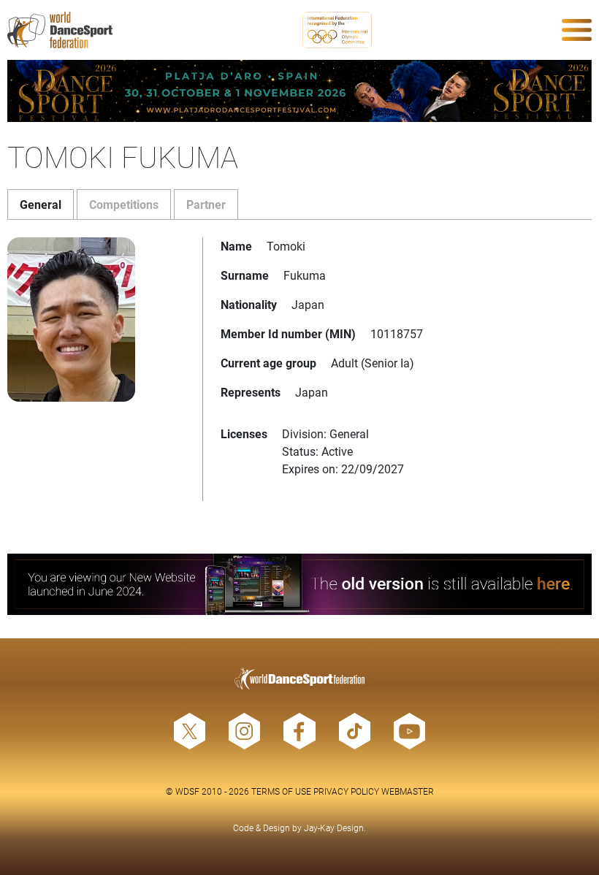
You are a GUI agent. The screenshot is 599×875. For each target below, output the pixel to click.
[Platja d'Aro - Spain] (299, 91)
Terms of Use (281, 791)
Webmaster (407, 791)
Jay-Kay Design (334, 827)
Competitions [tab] (124, 204)
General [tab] (40, 204)
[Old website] (299, 585)
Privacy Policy (346, 791)
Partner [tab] (206, 204)
